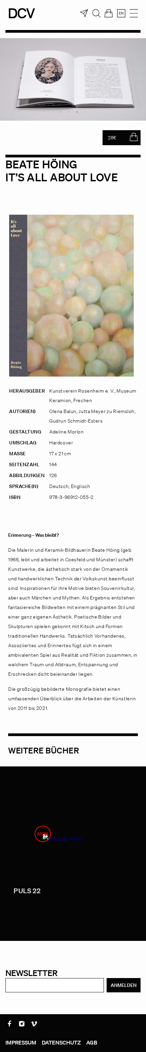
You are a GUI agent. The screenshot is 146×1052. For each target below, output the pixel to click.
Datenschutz (61, 1042)
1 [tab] (60, 111)
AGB (91, 1042)
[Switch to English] (121, 13)
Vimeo (34, 1024)
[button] (12, 1039)
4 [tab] (85, 111)
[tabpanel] (73, 79)
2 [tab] (69, 111)
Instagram (22, 1024)
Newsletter (31, 973)
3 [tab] (77, 111)
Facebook (9, 1024)
